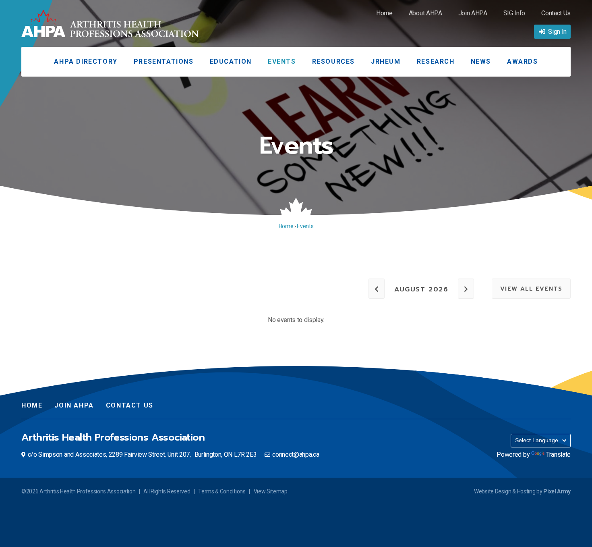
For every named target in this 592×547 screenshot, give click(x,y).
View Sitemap (271, 491)
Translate (558, 454)
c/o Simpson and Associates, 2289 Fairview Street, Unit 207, (142, 454)
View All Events (531, 289)
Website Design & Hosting (504, 491)
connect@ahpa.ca (295, 454)
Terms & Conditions (221, 491)
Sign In (557, 31)
